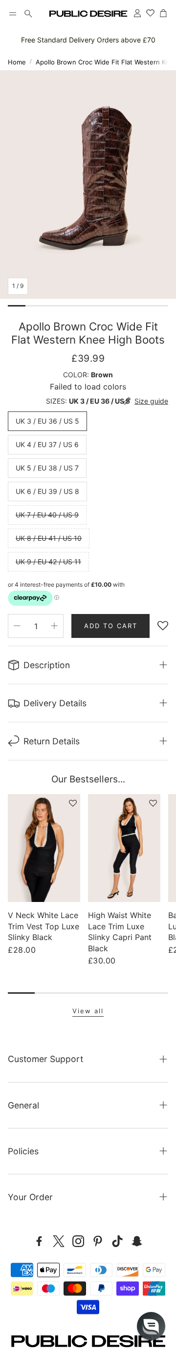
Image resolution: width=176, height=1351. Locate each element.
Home (17, 62)
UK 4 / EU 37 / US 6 (47, 444)
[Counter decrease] (17, 626)
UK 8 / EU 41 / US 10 (49, 538)
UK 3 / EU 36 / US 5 (47, 421)
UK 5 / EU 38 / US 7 (47, 468)
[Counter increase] (54, 626)
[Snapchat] (137, 1241)
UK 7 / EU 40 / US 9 (47, 515)
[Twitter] (59, 1241)
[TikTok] (117, 1241)
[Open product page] (44, 848)
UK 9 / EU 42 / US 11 (48, 561)
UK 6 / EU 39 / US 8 (47, 491)
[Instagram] (78, 1241)
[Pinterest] (98, 1241)
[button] (13, 13)
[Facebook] (39, 1241)
